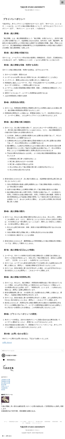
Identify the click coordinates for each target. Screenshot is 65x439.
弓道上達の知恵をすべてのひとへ (32, 430)
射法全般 (3, 384)
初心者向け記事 (5, 383)
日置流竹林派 (55, 421)
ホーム (5, 421)
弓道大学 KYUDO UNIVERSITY (32, 7)
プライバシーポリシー (37, 423)
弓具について (5, 386)
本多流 (3, 389)
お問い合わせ (7, 342)
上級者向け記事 (5, 379)
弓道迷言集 (4, 388)
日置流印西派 (47, 421)
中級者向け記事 (5, 381)
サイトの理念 (23, 421)
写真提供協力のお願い (13, 421)
